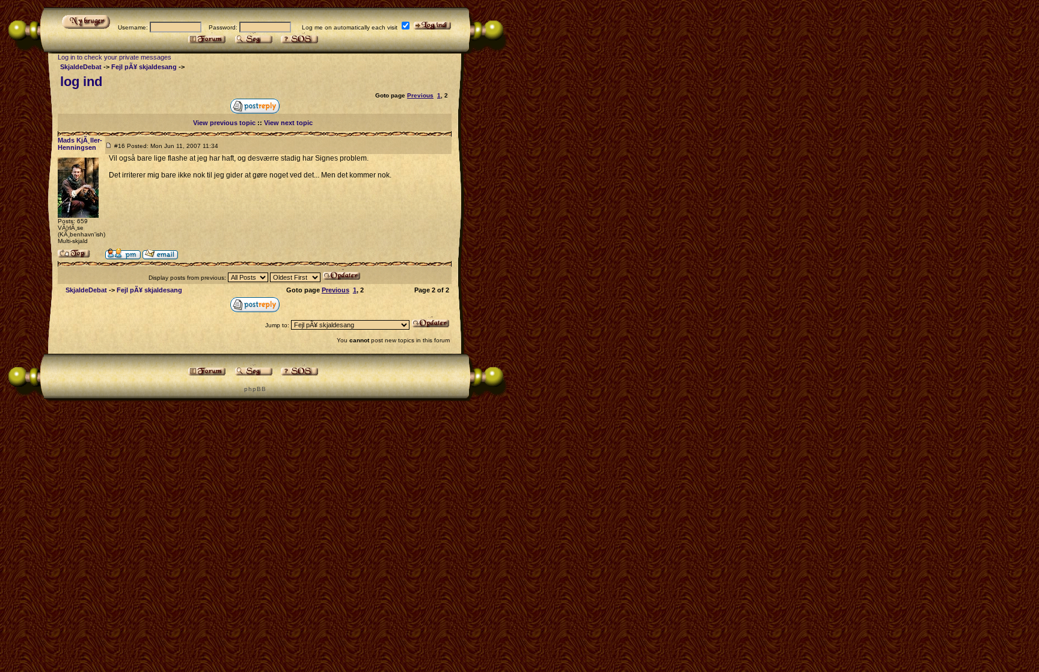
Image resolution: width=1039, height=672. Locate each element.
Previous (420, 95)
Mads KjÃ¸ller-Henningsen (80, 144)
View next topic (288, 122)
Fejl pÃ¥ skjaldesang (144, 66)
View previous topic (224, 122)
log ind (81, 81)
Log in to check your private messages (114, 57)
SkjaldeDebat (81, 66)
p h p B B (254, 389)
